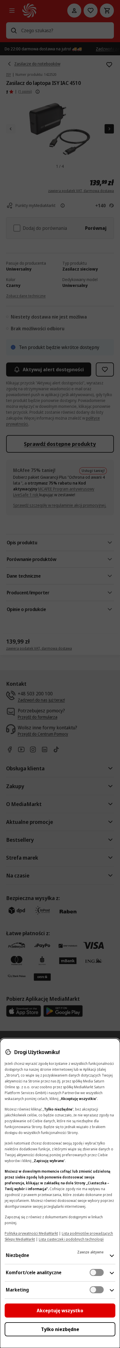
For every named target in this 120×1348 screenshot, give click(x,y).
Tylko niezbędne (60, 1329)
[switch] (97, 1272)
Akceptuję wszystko (60, 1310)
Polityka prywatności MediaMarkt (31, 1233)
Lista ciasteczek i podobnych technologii (71, 1239)
